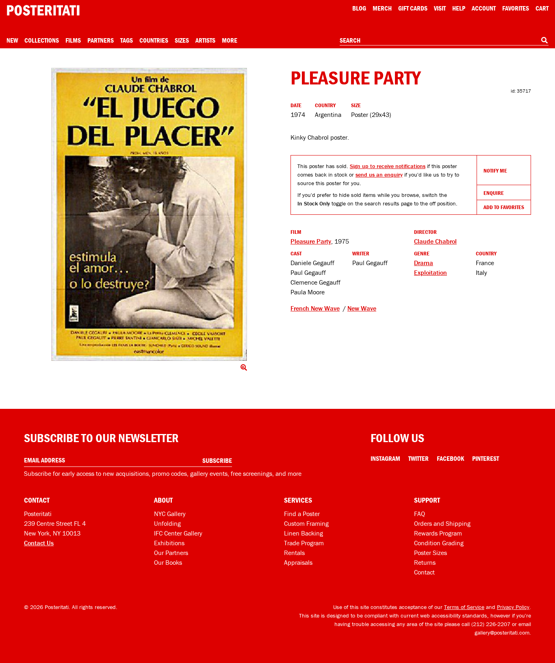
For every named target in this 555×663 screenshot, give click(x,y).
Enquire (493, 193)
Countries (153, 40)
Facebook (450, 458)
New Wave (361, 308)
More (229, 40)
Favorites (515, 8)
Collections (41, 40)
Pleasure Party (311, 241)
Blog (359, 8)
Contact (424, 572)
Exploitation (430, 272)
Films (73, 40)
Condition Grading (439, 543)
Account (484, 8)
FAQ (419, 514)
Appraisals (298, 562)
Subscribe (217, 460)
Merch (382, 8)
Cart (541, 8)
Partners (100, 40)
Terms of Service (464, 607)
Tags (126, 40)
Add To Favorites (503, 207)
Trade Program (304, 543)
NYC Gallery (170, 514)
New (12, 40)
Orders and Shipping (442, 523)
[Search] (544, 40)
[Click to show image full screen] (149, 214)
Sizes (182, 40)
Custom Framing (306, 523)
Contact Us (39, 543)
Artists (205, 40)
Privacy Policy (513, 607)
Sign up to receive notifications (387, 166)
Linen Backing (303, 533)
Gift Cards (412, 8)
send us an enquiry (379, 174)
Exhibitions (169, 543)
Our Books (168, 562)
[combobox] (444, 40)
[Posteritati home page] (43, 10)
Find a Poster (302, 514)
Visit (440, 8)
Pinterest (485, 458)
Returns (425, 562)
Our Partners (171, 553)
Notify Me (495, 170)
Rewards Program (438, 533)
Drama (423, 263)
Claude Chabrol (435, 241)
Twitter (418, 458)
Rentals (294, 553)
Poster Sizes (430, 553)
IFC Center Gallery (178, 533)
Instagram (385, 458)
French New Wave (315, 308)
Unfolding (167, 523)
